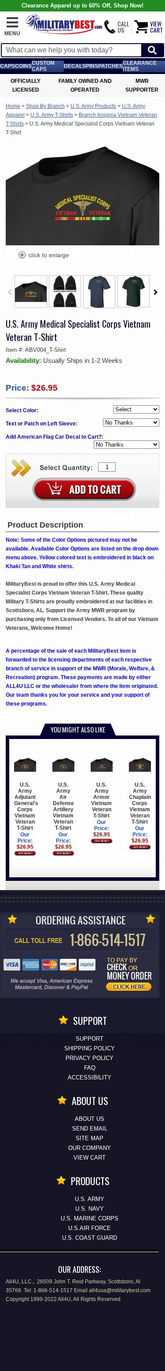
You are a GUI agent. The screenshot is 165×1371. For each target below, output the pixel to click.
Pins (92, 66)
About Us (89, 1119)
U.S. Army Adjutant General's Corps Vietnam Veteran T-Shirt (26, 806)
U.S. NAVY (89, 1208)
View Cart (89, 1157)
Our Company (89, 1148)
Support (89, 1038)
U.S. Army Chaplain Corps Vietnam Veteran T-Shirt (140, 803)
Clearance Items (140, 66)
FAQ (89, 1067)
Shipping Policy (89, 1048)
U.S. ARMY (89, 1199)
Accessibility (89, 1077)
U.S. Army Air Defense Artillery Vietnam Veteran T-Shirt (63, 806)
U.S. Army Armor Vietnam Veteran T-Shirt (101, 800)
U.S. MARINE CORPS (89, 1218)
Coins (23, 66)
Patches (110, 66)
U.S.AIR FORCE (89, 1228)
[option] (31, 291)
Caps (7, 66)
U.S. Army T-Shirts (51, 115)
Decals (75, 66)
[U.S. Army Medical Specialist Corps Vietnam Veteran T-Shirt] (43, 256)
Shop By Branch (45, 106)
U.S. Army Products (93, 106)
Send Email (89, 1128)
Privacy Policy (90, 1058)
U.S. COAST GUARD (89, 1237)
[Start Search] (152, 50)
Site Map (89, 1138)
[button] (12, 27)
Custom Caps (43, 66)
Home (13, 106)
